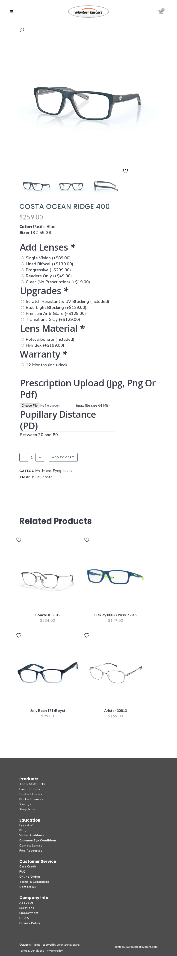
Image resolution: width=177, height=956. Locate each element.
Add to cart (63, 457)
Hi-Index (45, 345)
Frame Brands (29, 789)
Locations (26, 908)
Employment (28, 913)
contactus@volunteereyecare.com (136, 946)
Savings (25, 804)
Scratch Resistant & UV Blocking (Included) (67, 301)
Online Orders (30, 877)
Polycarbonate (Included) (50, 339)
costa (48, 476)
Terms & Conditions (34, 882)
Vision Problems (31, 835)
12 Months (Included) (46, 365)
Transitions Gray (53, 319)
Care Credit (27, 866)
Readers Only (49, 276)
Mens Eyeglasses (57, 470)
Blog (23, 830)
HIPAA (24, 918)
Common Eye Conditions (38, 840)
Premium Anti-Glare (56, 313)
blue (36, 476)
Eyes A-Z (26, 825)
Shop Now (27, 809)
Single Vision (48, 258)
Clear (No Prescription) (58, 282)
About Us (26, 903)
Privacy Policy (30, 923)
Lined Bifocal (49, 264)
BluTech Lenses (31, 799)
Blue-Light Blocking (56, 307)
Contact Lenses (30, 794)
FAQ (22, 871)
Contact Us (27, 887)
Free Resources (30, 850)
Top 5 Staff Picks (32, 784)
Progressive (48, 270)
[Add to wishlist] (126, 174)
